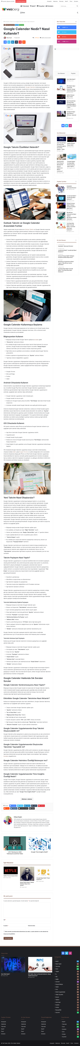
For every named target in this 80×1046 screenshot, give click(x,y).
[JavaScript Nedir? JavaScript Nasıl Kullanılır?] (61, 198)
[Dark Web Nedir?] (61, 81)
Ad (5, 919)
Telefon (57, 999)
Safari (14, 452)
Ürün (23, 12)
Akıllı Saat (57, 1002)
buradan (36, 339)
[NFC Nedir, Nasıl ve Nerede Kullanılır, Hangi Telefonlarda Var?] (61, 88)
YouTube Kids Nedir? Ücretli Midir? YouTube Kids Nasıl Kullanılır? (71, 226)
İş (4, 24)
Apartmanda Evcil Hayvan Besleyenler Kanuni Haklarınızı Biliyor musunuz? (60, 166)
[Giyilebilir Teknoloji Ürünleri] (61, 189)
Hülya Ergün (9, 37)
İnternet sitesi (31, 925)
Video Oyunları (59, 994)
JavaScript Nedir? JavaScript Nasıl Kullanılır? (71, 197)
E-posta (6, 925)
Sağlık (57, 979)
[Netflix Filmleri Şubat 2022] (11, 870)
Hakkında (55, 1)
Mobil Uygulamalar (10, 24)
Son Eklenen (61, 73)
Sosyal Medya (59, 984)
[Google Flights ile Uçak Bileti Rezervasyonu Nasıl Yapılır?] (71, 157)
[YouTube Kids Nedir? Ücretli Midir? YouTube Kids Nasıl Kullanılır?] (61, 225)
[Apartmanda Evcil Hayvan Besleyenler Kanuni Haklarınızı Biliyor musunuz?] (61, 157)
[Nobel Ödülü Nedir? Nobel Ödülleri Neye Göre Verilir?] (27, 874)
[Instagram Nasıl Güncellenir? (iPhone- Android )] (61, 114)
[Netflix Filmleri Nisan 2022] (61, 96)
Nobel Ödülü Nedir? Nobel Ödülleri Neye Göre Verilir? (27, 884)
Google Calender (30, 87)
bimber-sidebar (27, 799)
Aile (56, 976)
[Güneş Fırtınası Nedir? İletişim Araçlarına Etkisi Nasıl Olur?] (61, 206)
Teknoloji (61, 1)
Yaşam (57, 971)
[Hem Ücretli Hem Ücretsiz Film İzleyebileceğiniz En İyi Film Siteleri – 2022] (61, 102)
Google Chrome (23, 452)
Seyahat (42, 6)
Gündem (76, 1)
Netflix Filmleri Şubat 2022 (11, 875)
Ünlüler (57, 1007)
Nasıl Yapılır (58, 964)
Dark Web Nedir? (71, 79)
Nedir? (66, 1)
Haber (57, 986)
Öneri (71, 1)
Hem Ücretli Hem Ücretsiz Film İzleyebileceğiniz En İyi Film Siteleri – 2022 (71, 104)
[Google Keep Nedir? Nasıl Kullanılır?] (44, 871)
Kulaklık (57, 1004)
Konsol (57, 997)
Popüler (73, 73)
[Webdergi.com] (10, 9)
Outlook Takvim (29, 229)
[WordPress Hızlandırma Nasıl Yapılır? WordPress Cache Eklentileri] (61, 216)
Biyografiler (58, 1010)
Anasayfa (49, 1)
